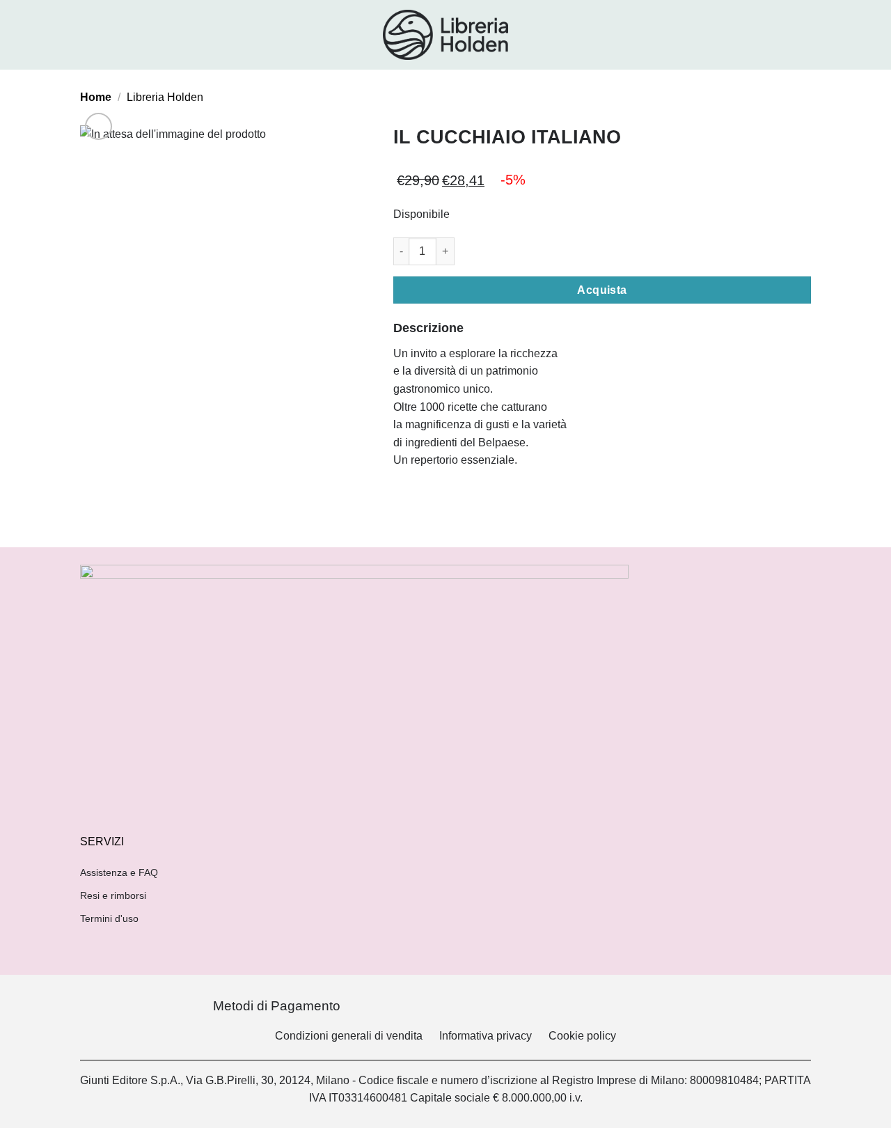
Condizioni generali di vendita (349, 1036)
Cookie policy (582, 1036)
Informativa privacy (485, 1036)
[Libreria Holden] (445, 34)
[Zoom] (98, 126)
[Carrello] (804, 34)
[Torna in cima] (862, 1108)
